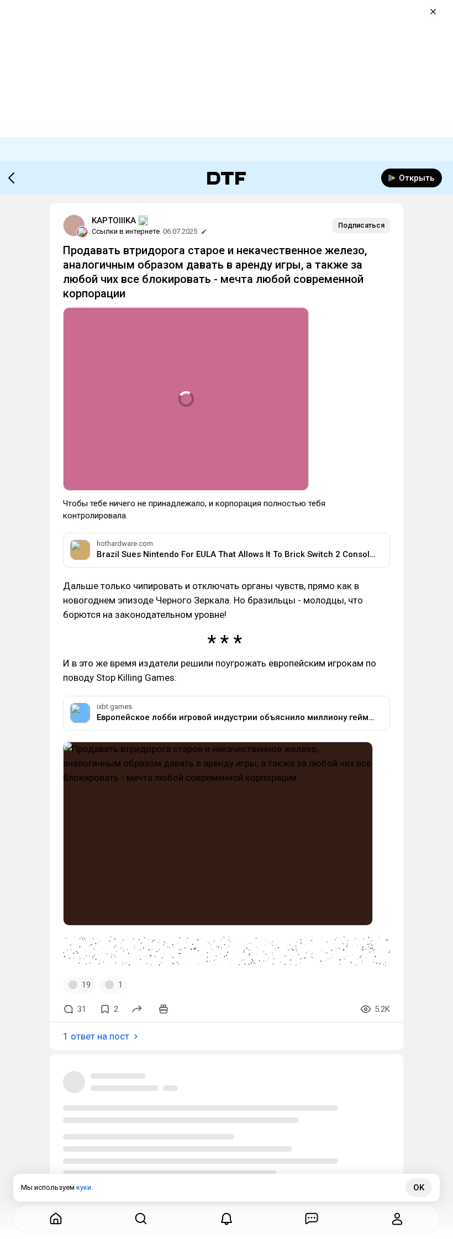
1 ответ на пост (96, 1036)
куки (83, 1187)
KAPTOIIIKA (114, 220)
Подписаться (361, 225)
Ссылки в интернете (126, 231)
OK (418, 1188)
